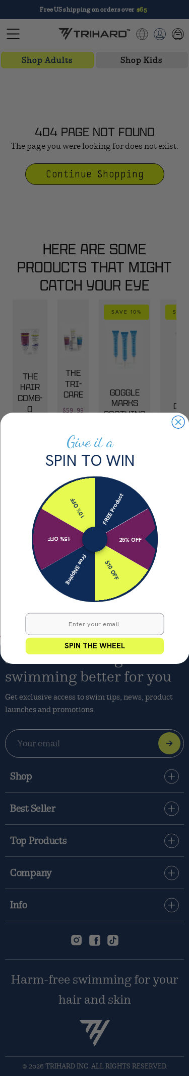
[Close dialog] (178, 422)
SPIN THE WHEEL (95, 645)
